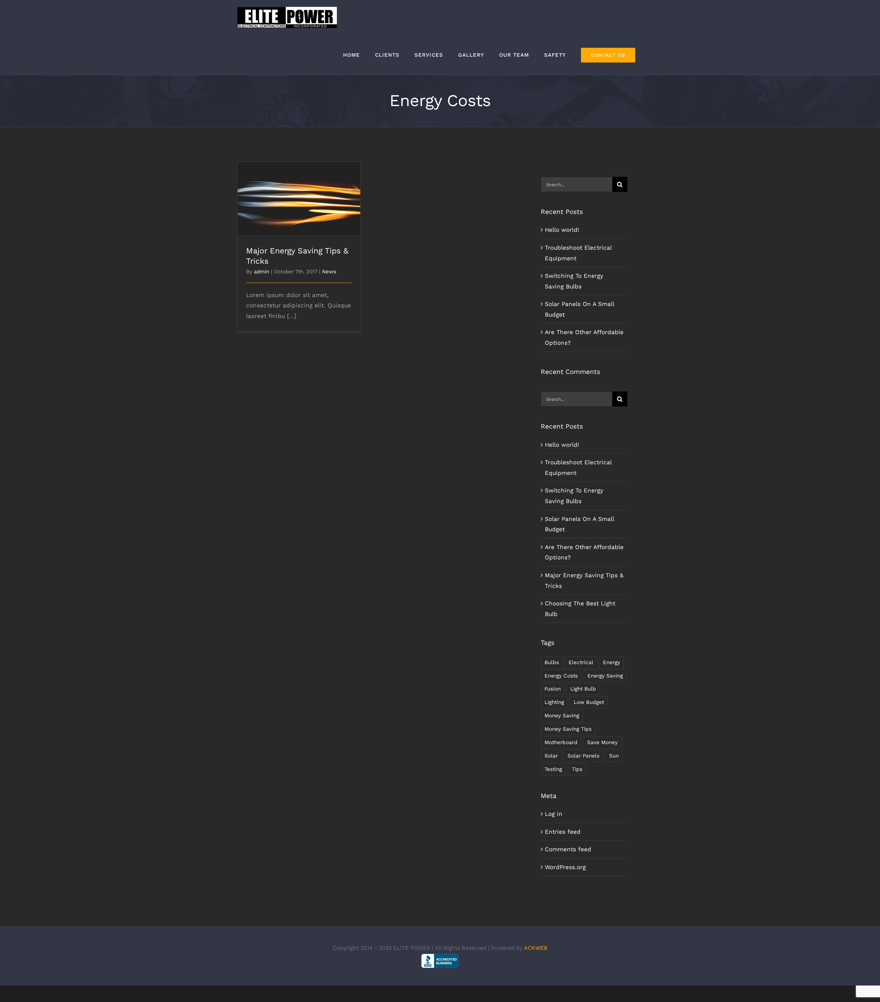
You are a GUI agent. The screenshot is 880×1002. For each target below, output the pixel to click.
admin (261, 272)
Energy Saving (605, 676)
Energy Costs (561, 676)
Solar (551, 756)
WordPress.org (565, 867)
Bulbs (551, 662)
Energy (611, 662)
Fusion (552, 689)
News (329, 272)
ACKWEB (535, 948)
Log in (553, 813)
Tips (577, 769)
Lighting (554, 702)
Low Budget (589, 702)
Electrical (581, 662)
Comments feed (568, 849)
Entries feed (563, 831)
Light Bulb (583, 689)
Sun (614, 756)
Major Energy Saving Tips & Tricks (299, 192)
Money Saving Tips (568, 729)
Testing (553, 769)
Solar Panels (584, 756)
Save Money (602, 742)
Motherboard (561, 742)
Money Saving (561, 716)
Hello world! (562, 229)
